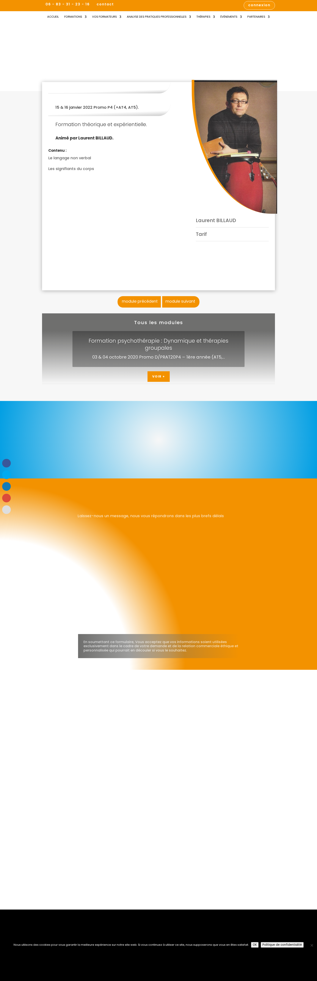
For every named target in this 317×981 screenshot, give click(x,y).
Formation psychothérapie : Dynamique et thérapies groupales (158, 344)
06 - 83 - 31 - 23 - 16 (68, 4)
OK (255, 945)
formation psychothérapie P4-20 (81, 74)
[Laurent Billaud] (234, 147)
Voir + (158, 376)
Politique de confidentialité (282, 945)
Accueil (53, 17)
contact (105, 5)
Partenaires (256, 17)
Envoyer (226, 623)
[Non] (311, 945)
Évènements (228, 17)
